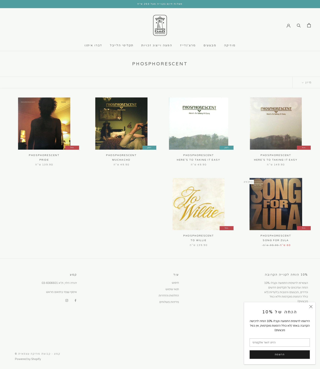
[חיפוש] (299, 25)
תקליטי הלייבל (122, 45)
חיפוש (175, 282)
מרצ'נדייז (188, 45)
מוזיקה (230, 45)
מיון (308, 82)
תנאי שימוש (172, 289)
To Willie (198, 240)
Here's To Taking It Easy (275, 159)
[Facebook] (75, 300)
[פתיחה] (309, 25)
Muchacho (121, 159)
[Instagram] (66, 300)
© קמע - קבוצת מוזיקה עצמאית (37, 353)
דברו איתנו (93, 45)
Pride (44, 159)
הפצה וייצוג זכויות (156, 45)
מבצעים (210, 45)
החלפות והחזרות (169, 295)
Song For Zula (276, 240)
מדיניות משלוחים (169, 302)
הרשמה (280, 354)
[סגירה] (311, 306)
